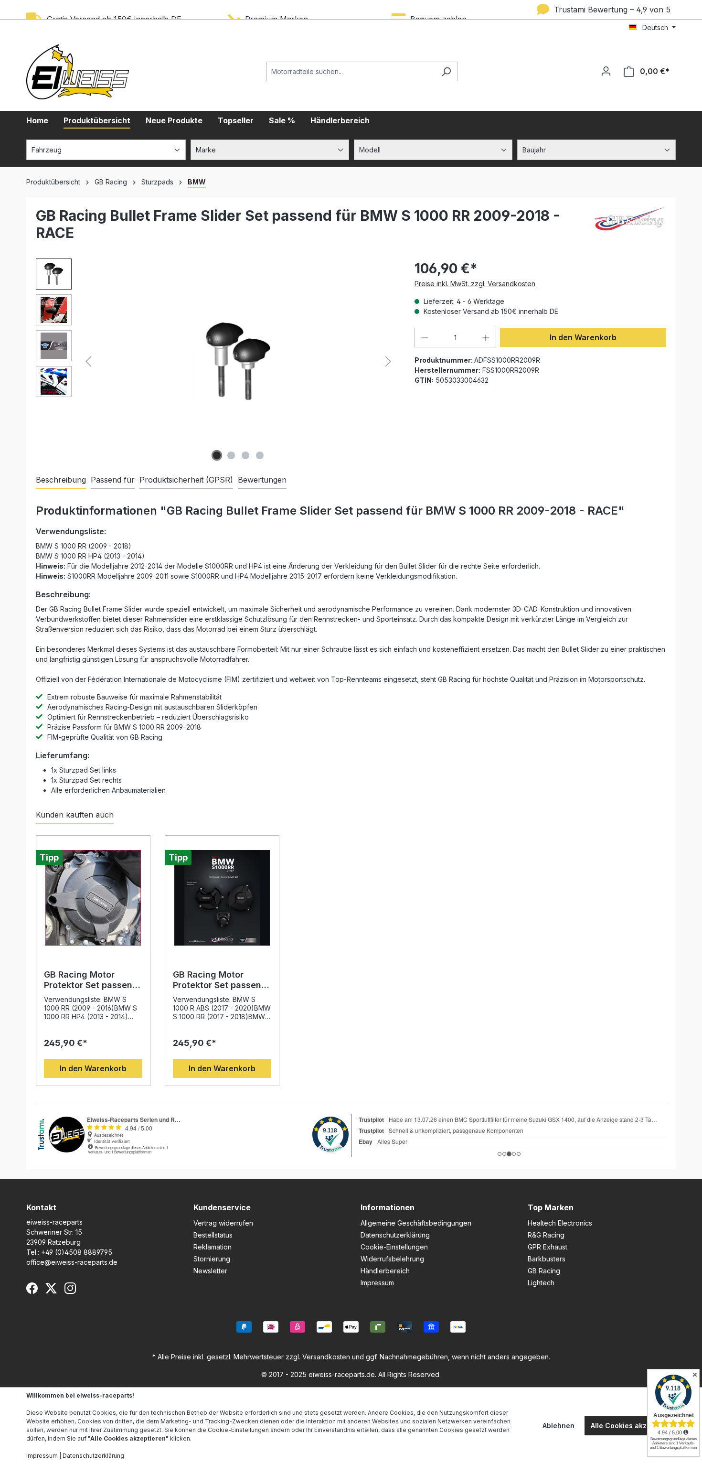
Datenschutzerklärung (395, 1235)
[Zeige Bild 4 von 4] (260, 455)
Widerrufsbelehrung (392, 1259)
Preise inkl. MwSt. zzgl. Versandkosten (475, 284)
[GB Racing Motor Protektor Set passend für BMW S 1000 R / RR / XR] (222, 898)
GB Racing (544, 1271)
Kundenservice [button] (222, 1207)
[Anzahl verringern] (425, 337)
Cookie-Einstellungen (394, 1247)
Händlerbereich (385, 1271)
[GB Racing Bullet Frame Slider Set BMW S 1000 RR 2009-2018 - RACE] (238, 361)
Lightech (541, 1283)
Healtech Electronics (560, 1223)
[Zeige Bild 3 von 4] (245, 455)
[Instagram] (70, 1288)
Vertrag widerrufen (223, 1223)
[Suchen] (446, 71)
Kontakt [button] (41, 1207)
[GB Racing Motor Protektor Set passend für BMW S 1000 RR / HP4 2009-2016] (93, 898)
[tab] (61, 480)
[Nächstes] (388, 361)
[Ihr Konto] (606, 71)
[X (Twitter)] (51, 1288)
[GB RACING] (630, 228)
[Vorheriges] (88, 361)
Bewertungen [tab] (262, 479)
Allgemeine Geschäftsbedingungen (416, 1223)
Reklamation (212, 1247)
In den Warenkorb (583, 337)
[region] (215, 361)
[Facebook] (32, 1288)
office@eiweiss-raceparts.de (71, 1262)
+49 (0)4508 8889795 (76, 1252)
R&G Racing (546, 1235)
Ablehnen (558, 1425)
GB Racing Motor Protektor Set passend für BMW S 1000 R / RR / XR (220, 979)
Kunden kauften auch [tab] (75, 814)
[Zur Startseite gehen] (77, 71)
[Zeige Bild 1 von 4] (217, 455)
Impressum (377, 1283)
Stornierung (211, 1259)
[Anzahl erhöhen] (486, 337)
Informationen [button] (388, 1207)
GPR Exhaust (547, 1247)
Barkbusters (546, 1259)
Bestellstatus (213, 1235)
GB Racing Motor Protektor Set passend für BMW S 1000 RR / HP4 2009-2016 (91, 979)
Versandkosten (326, 1357)
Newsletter (210, 1271)
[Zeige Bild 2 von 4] (231, 455)
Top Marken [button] (551, 1207)
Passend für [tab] (113, 479)
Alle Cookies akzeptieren (633, 1425)
